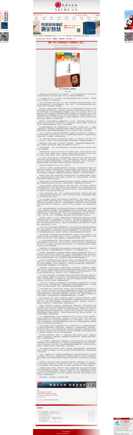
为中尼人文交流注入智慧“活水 (123, 433)
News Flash (116, 429)
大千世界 (81, 19)
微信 (58, 47)
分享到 (55, 47)
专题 (41, 397)
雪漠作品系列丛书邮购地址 (47, 393)
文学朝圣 (66, 19)
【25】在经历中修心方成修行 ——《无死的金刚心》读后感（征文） (51, 418)
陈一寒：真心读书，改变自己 (44, 414)
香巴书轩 (96, 19)
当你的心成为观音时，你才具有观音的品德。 (81, 35)
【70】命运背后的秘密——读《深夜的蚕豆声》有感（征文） (50, 413)
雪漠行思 (51, 19)
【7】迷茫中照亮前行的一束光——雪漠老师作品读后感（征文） (50, 417)
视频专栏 (36, 19)
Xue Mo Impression (118, 430)
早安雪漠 (116, 427)
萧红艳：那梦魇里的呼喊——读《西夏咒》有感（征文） (49, 411)
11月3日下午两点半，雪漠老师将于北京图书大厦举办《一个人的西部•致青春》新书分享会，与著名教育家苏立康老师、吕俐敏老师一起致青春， (123, 425)
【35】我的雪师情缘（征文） (44, 420)
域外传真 (81, 17)
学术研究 (74, 19)
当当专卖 (48, 395)
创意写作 (89, 19)
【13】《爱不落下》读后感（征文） (45, 416)
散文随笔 (89, 17)
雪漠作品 (51, 17)
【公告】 (35, 35)
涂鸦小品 (59, 19)
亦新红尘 (66, 17)
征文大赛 (68, 39)
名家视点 (44, 19)
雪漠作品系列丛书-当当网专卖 (44, 392)
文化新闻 (44, 17)
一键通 (60, 47)
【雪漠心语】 (68, 35)
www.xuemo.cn (65, 45)
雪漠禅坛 (36, 17)
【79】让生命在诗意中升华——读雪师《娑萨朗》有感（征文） (50, 421)
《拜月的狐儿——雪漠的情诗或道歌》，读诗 (46, 35)
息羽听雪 (59, 17)
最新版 (55, 39)
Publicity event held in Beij (124, 429)
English (96, 17)
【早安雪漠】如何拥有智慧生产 (123, 427)
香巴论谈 (74, 17)
